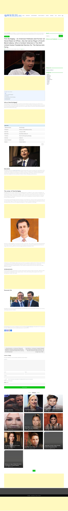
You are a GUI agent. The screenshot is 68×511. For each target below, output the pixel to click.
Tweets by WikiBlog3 (49, 69)
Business (51, 15)
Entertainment (34, 15)
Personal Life (7, 99)
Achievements (7, 98)
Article (48, 74)
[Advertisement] (30, 7)
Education (7, 95)
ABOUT (59, 15)
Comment (5, 359)
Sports (47, 15)
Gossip (48, 80)
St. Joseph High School (16, 170)
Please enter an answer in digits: (8, 380)
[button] (18, 126)
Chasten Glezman (30, 326)
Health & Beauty (41, 15)
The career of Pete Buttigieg (10, 97)
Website (5, 375)
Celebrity (48, 78)
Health (48, 81)
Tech (56, 15)
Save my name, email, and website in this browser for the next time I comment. (20, 379)
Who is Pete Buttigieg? (9, 94)
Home (23, 15)
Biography (28, 15)
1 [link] (42, 144)
